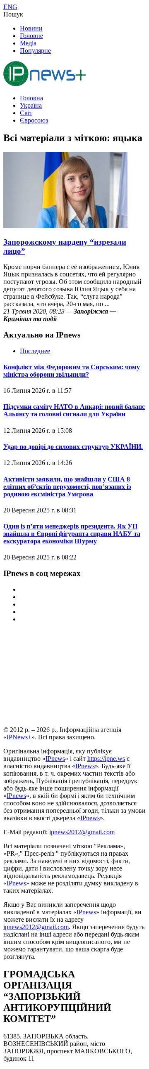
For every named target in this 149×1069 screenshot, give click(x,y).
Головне (31, 35)
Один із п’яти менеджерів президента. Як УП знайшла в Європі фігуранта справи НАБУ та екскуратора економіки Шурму (71, 534)
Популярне (35, 50)
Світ (26, 112)
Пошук (13, 14)
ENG (10, 6)
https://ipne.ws (106, 758)
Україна (31, 105)
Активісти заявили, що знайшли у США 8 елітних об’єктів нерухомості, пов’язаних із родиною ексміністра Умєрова (67, 487)
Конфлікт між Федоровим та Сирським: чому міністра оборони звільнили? (71, 370)
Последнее (35, 350)
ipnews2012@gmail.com (82, 831)
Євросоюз (34, 120)
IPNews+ (19, 737)
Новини (31, 28)
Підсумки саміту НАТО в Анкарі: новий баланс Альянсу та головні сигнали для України (74, 410)
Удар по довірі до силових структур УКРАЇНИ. (73, 446)
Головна (31, 97)
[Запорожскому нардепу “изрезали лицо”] (65, 225)
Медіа (28, 43)
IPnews (55, 758)
